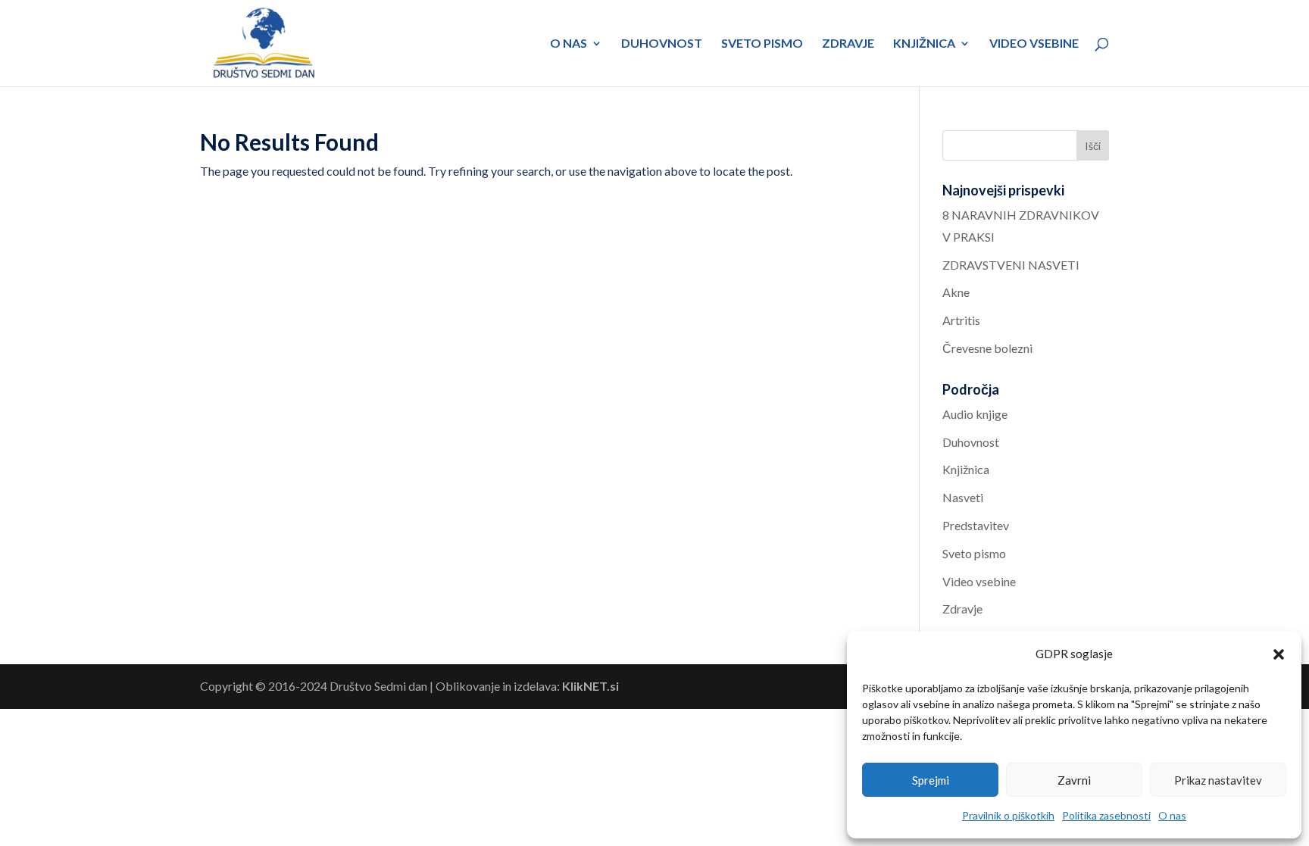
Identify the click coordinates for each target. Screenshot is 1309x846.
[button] (1278, 654)
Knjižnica (924, 44)
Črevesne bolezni (987, 348)
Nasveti (962, 497)
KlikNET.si (590, 686)
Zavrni (1074, 780)
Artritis (961, 320)
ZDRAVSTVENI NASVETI (1010, 265)
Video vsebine (1034, 44)
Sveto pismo (762, 44)
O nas (1172, 815)
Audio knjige (975, 414)
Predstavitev (975, 525)
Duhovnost (661, 44)
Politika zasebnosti (1106, 815)
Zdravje (848, 44)
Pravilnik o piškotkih (1008, 815)
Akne (956, 292)
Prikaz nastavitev (1218, 780)
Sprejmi (930, 780)
